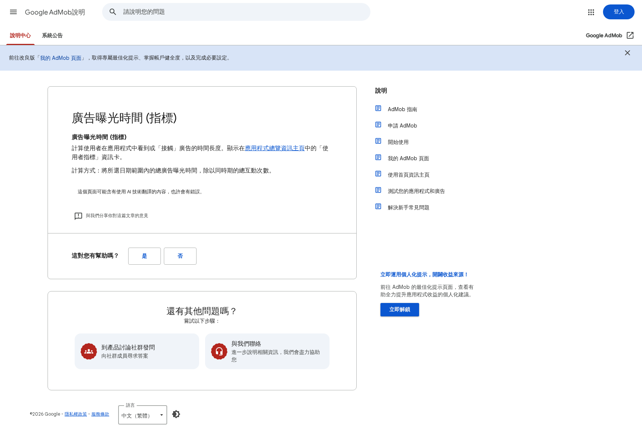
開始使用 (398, 142)
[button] (13, 12)
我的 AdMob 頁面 (60, 58)
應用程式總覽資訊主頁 (275, 148)
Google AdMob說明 (55, 12)
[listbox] (142, 415)
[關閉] (627, 54)
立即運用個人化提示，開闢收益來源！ (424, 274)
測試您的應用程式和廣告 (416, 191)
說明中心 (20, 35)
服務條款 (100, 414)
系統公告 (52, 35)
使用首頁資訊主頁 (408, 174)
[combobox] (246, 11)
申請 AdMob (402, 125)
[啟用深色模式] (176, 414)
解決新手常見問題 (408, 207)
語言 (130, 405)
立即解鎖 (399, 309)
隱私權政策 (76, 414)
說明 (381, 90)
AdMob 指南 (402, 109)
